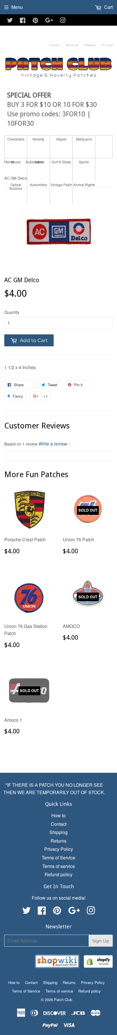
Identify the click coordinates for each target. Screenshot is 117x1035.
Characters (15, 139)
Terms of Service (58, 857)
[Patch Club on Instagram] (63, 20)
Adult (39, 161)
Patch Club (63, 999)
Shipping (90, 44)
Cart (108, 7)
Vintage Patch (61, 184)
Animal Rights (84, 184)
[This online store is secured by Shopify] (98, 962)
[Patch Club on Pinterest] (35, 20)
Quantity (11, 312)
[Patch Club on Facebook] (23, 20)
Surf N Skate (61, 161)
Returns (58, 840)
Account (107, 44)
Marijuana (84, 139)
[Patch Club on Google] (49, 20)
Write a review (53, 443)
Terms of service (58, 866)
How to (58, 815)
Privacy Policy (58, 849)
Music (15, 161)
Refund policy (58, 874)
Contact (54, 44)
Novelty (38, 139)
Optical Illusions (15, 186)
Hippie (61, 139)
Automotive (38, 184)
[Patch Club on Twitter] (10, 20)
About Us (72, 44)
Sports (84, 161)
